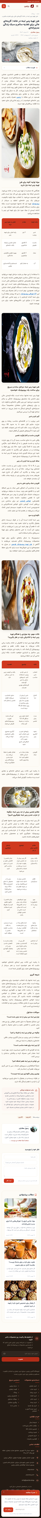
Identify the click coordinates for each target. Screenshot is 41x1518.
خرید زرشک (33, 1393)
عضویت (20, 1359)
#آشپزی (20, 1117)
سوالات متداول (12, 1399)
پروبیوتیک (35, 203)
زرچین (19, 97)
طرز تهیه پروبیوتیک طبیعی (21, 544)
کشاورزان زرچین (12, 1396)
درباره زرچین (13, 1386)
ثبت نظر (8, 1181)
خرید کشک (33, 1396)
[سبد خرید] (4, 6)
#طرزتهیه (28, 1117)
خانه (38, 14)
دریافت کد (8, 1510)
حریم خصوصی (32, 1436)
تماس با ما (13, 1406)
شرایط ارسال (33, 1423)
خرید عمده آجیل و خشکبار (31, 1410)
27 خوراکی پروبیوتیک (28, 294)
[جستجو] (9, 6)
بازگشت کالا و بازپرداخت (29, 1426)
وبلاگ (33, 14)
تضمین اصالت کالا (31, 1429)
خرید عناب (33, 1389)
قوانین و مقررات (32, 1439)
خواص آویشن (25, 501)
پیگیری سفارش (12, 1403)
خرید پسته (33, 1403)
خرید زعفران (33, 1386)
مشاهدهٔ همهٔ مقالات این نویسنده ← (19, 1140)
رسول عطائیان (35, 32)
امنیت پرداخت (32, 1432)
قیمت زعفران (13, 1389)
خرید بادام (33, 1399)
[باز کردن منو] (37, 6)
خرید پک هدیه (32, 1406)
